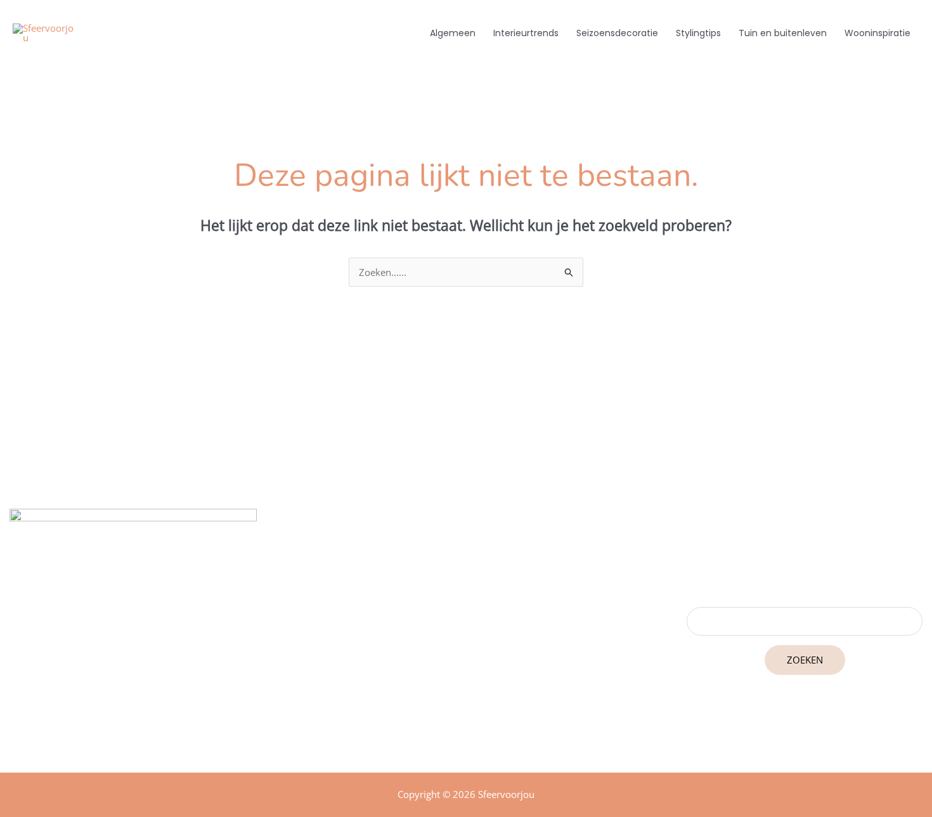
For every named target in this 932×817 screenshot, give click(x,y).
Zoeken (805, 659)
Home (466, 637)
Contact (466, 690)
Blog (466, 655)
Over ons (466, 673)
